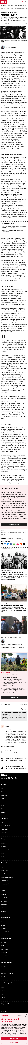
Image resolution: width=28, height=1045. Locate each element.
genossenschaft (5, 870)
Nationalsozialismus (19, 8)
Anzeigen (3, 997)
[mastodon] (9, 779)
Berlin (2, 805)
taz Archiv (3, 976)
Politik (2, 788)
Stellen (2, 853)
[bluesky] (12, 779)
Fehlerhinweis (18, 538)
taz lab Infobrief (5, 932)
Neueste (21, 704)
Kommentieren (10, 538)
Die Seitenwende (5, 850)
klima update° (4, 901)
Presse (2, 856)
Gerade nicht (20, 1015)
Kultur (8, 8)
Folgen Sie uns (4, 778)
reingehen (3, 911)
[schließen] (25, 1015)
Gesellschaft (4, 795)
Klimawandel (4, 832)
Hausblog (3, 846)
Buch (12, 8)
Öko (2, 791)
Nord (2, 808)
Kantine (3, 990)
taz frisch (3, 925)
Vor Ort (3, 945)
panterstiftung (4, 880)
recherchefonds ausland (7, 877)
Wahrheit (3, 812)
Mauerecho (4, 904)
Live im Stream (4, 949)
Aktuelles (3, 843)
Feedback (3, 1008)
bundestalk (3, 894)
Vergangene (4, 952)
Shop (2, 994)
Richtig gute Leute (5, 829)
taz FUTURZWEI (5, 970)
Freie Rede (3, 908)
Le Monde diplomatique (7, 973)
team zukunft (4, 921)
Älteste (25, 704)
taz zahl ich (3, 874)
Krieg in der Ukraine (6, 826)
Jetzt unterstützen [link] (14, 524)
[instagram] (15, 779)
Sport (2, 802)
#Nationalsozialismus (12, 532)
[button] (26, 2)
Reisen (2, 987)
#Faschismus (4, 532)
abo (2, 867)
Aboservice (4, 1011)
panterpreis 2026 (5, 884)
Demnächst (4, 942)
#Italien (19, 532)
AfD (2, 822)
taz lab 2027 (4, 956)
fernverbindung (5, 898)
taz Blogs (3, 966)
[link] (2, 5)
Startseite (3, 8)
